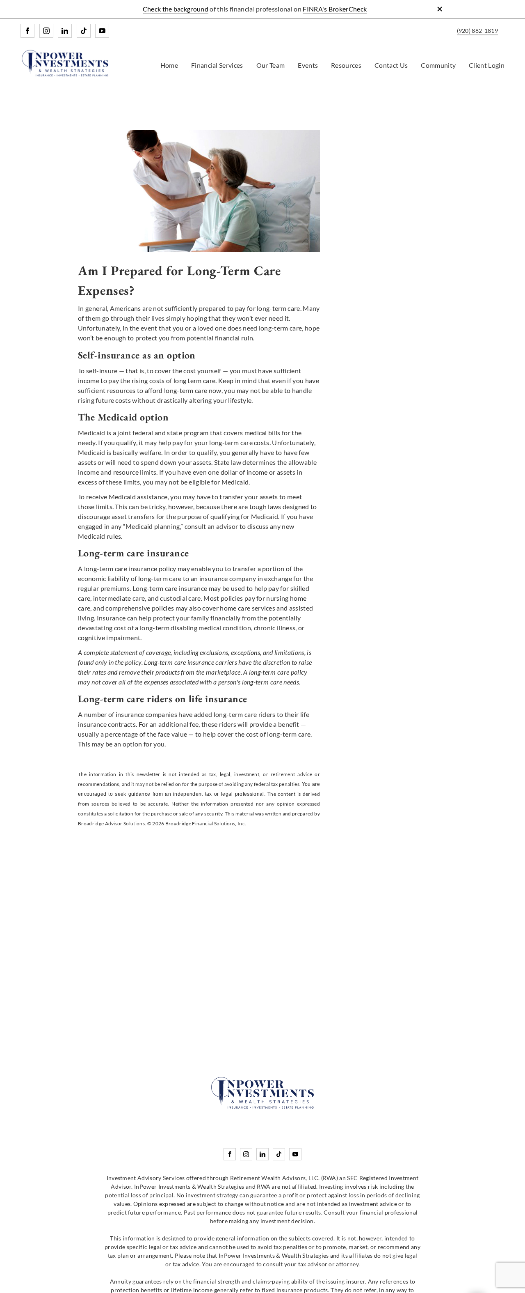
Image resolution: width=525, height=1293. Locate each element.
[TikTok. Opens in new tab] (84, 31)
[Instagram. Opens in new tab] (46, 31)
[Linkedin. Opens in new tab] (65, 31)
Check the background (175, 9)
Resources (346, 65)
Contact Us (391, 65)
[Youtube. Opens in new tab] (102, 31)
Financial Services (217, 65)
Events (308, 65)
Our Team (270, 65)
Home (169, 65)
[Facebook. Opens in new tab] (27, 31)
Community (438, 65)
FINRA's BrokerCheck (335, 9)
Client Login (486, 65)
